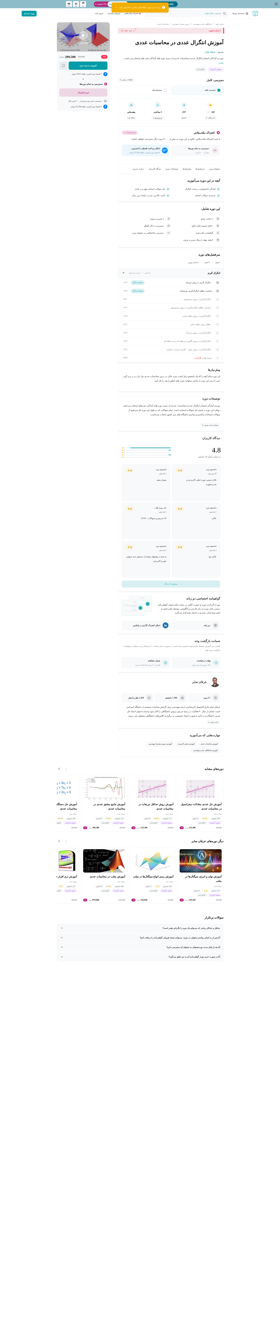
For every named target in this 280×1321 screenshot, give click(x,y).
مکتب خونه (220, 24)
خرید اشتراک (131, 132)
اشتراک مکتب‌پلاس (131, 13)
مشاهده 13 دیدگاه (170, 584)
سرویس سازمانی (113, 13)
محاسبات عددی (163, 24)
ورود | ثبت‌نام (29, 13)
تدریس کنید (99, 13)
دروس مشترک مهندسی (181, 24)
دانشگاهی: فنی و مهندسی (202, 24)
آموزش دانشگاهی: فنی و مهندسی (205, 750)
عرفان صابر (199, 681)
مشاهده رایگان (137, 282)
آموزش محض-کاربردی (186, 744)
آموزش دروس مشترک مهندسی (160, 744)
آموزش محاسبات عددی (209, 744)
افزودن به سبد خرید (88, 65)
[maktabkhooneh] (255, 13)
